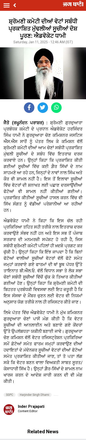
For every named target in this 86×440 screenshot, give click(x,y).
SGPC (9, 395)
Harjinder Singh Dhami (34, 395)
